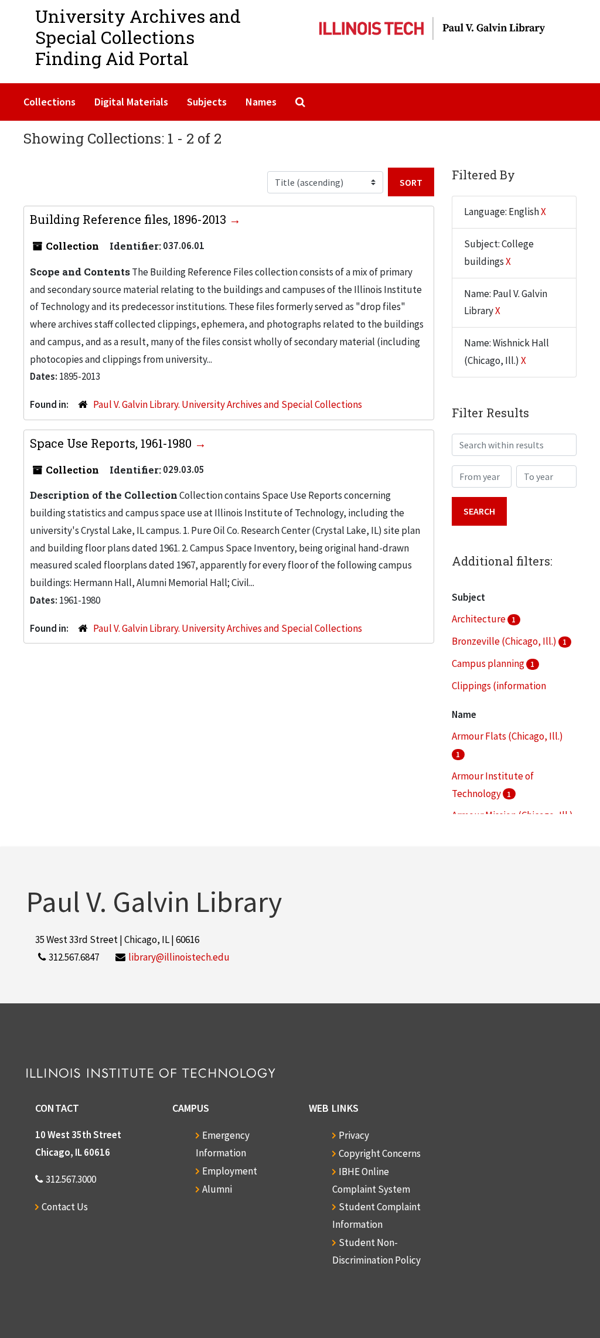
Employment (229, 1171)
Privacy (354, 1135)
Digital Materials (131, 101)
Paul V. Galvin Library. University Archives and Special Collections (227, 404)
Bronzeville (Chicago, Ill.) (505, 641)
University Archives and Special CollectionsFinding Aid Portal (138, 37)
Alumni (217, 1189)
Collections (49, 101)
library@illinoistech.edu (179, 957)
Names (261, 101)
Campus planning (489, 663)
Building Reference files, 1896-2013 (129, 219)
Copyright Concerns (380, 1153)
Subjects (207, 101)
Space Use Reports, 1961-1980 (112, 443)
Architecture (479, 618)
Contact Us (65, 1206)
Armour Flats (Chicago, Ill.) (507, 736)
